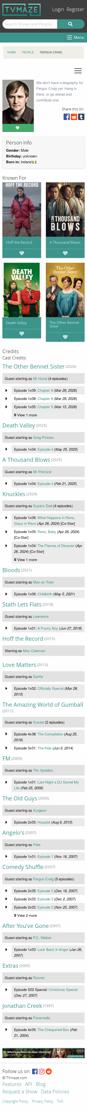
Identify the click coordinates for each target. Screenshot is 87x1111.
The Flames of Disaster (55, 545)
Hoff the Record (19, 242)
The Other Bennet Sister (64, 324)
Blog (40, 1084)
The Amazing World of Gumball (42, 704)
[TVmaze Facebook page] (35, 1071)
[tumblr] (81, 118)
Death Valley (16, 322)
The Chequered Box (53, 1029)
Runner (39, 977)
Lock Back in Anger (52, 949)
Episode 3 (45, 898)
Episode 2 (45, 907)
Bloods (11, 570)
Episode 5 (45, 890)
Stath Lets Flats (22, 604)
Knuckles (13, 494)
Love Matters (19, 665)
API (28, 1084)
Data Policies (55, 1092)
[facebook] (67, 118)
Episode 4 (45, 449)
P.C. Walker (42, 937)
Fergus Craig (43, 878)
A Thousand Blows (65, 242)
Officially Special (50, 688)
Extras (10, 965)
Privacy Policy (42, 1102)
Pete (36, 844)
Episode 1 (45, 856)
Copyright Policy (15, 1102)
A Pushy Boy (47, 628)
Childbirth (44, 593)
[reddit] (74, 118)
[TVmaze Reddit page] (49, 1071)
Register (75, 9)
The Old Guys (19, 798)
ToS (60, 1102)
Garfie (38, 676)
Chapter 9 (45, 390)
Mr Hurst (40, 378)
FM (6, 758)
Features (12, 1084)
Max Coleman (34, 650)
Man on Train (43, 581)
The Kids (44, 747)
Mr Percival (42, 471)
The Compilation (50, 733)
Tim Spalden (43, 770)
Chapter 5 (45, 406)
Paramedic (41, 1017)
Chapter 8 (45, 398)
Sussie (38, 722)
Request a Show (19, 1092)
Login (58, 9)
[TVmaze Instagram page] (41, 1071)
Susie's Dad (42, 505)
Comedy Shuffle (23, 867)
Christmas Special (63, 989)
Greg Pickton (43, 437)
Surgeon (39, 810)
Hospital (43, 822)
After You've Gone (25, 926)
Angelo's (13, 832)
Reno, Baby (46, 531)
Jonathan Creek (22, 1006)
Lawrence (41, 616)
